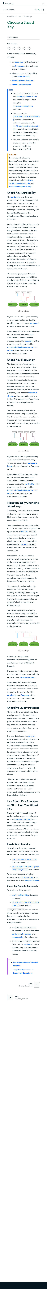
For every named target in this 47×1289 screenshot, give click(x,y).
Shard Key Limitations (21, 84)
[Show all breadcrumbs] (19, 16)
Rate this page (12, 44)
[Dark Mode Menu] (42, 9)
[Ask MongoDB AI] (38, 9)
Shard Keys (28, 17)
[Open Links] (43, 3)
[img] (9, 48)
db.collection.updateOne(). (20, 186)
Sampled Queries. (32, 880)
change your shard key (27, 96)
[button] (23, 301)
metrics (27, 944)
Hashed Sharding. (27, 677)
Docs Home (11, 17)
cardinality (15, 197)
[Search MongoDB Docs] (35, 9)
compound (34, 323)
